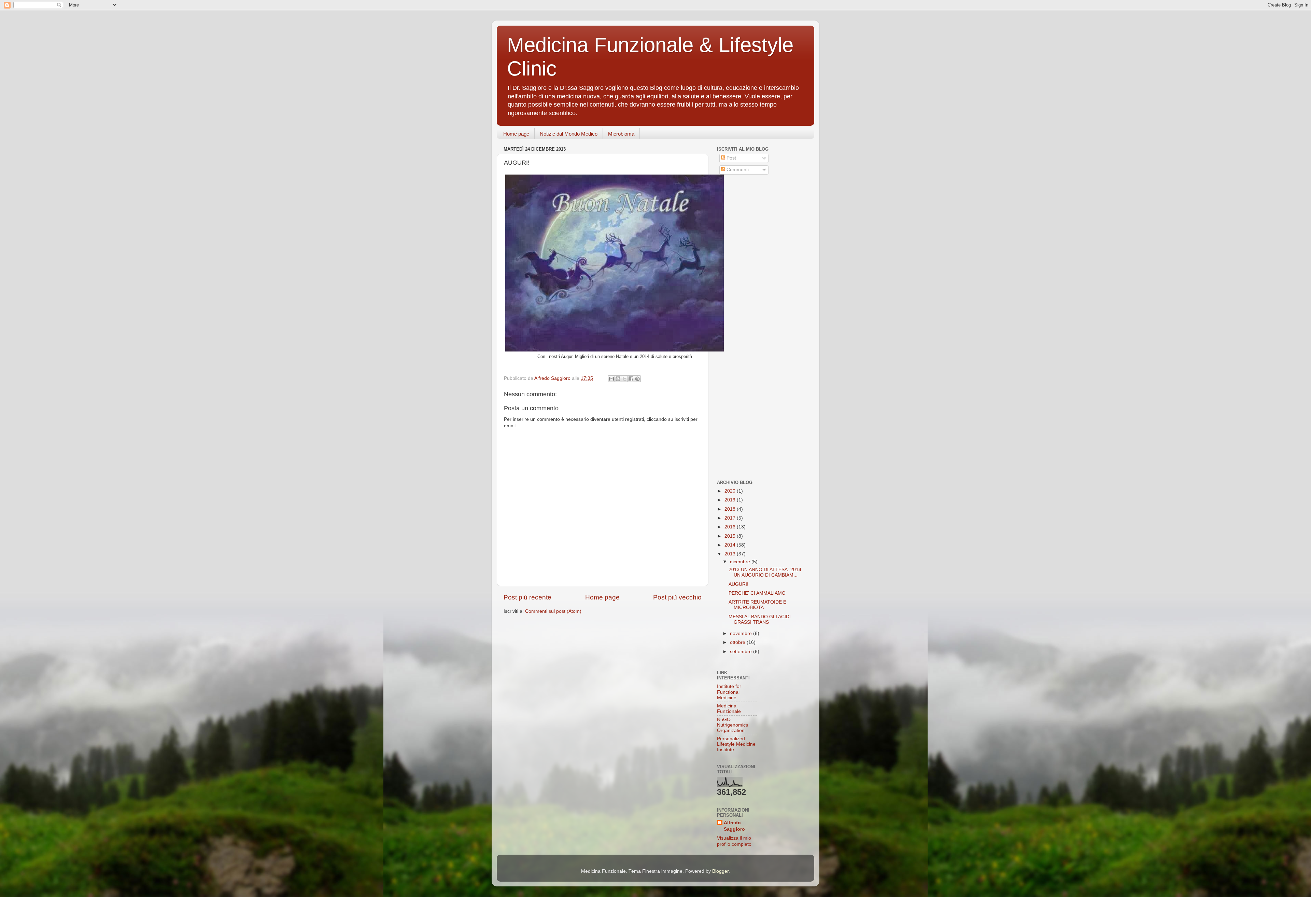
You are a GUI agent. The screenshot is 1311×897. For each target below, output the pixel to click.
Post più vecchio (677, 597)
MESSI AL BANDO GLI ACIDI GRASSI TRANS (760, 619)
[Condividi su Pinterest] (637, 378)
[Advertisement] (759, 230)
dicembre (740, 561)
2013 (730, 553)
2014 (730, 545)
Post (730, 158)
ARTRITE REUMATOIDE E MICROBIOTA (757, 604)
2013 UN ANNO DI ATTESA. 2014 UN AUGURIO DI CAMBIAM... (765, 572)
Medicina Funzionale (729, 708)
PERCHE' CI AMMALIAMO (757, 593)
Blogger (720, 871)
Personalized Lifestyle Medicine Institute (736, 744)
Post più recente (527, 597)
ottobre (738, 642)
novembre (741, 633)
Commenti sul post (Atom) (553, 611)
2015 (730, 536)
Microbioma (621, 134)
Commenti (737, 169)
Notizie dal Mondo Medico (568, 134)
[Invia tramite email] (611, 378)
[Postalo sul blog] (618, 378)
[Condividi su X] (624, 378)
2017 (730, 518)
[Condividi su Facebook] (631, 378)
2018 (730, 509)
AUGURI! (738, 584)
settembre (741, 651)
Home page (516, 134)
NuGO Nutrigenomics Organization (732, 725)
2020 (730, 491)
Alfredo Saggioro (734, 826)
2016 (730, 526)
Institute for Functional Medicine (729, 692)
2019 (730, 499)
